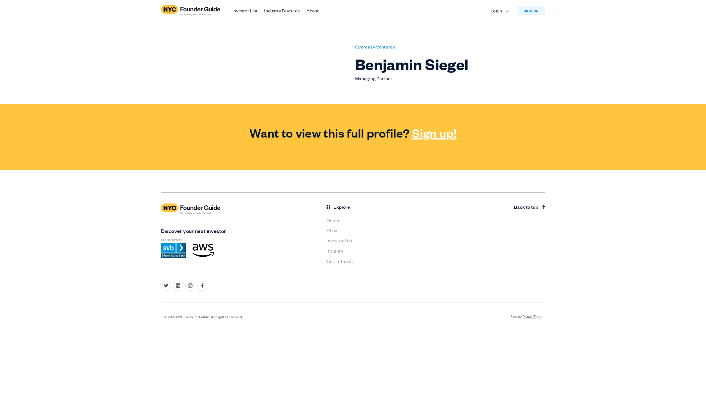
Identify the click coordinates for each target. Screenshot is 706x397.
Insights (335, 251)
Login (496, 10)
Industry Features (282, 10)
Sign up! (434, 132)
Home (333, 220)
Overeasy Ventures (375, 47)
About (312, 10)
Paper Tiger (532, 316)
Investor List (245, 10)
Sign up (531, 11)
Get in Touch (340, 261)
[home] (193, 11)
